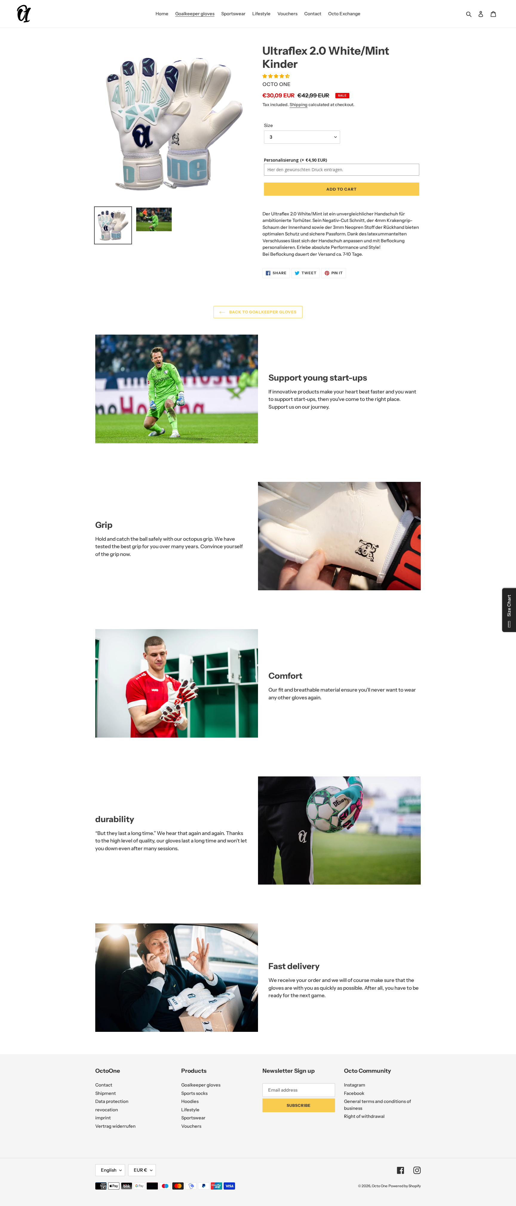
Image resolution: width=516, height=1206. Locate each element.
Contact (103, 1085)
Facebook (354, 1093)
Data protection (111, 1101)
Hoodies (190, 1101)
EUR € (140, 1170)
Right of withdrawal (364, 1116)
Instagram (354, 1085)
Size (268, 125)
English (108, 1170)
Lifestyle (190, 1109)
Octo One (380, 1186)
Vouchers (191, 1126)
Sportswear (193, 1118)
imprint (103, 1118)
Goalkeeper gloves (200, 1085)
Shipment (105, 1093)
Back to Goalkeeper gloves (262, 311)
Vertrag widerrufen (115, 1126)
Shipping (299, 104)
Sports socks (194, 1093)
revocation (106, 1109)
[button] (276, 76)
